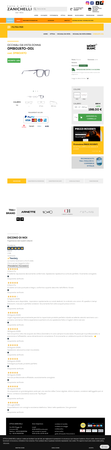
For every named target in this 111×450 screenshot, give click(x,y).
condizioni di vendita (61, 424)
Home (45, 34)
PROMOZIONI (90, 15)
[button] (33, 91)
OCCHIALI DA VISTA (88, 20)
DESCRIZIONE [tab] (16, 181)
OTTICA (63, 15)
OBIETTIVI (67, 20)
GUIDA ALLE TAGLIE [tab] (74, 181)
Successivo (23, 266)
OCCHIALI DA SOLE (77, 20)
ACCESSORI (51, 20)
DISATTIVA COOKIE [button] (19, 447)
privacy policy (59, 431)
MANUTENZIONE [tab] (93, 181)
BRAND (70, 15)
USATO (18, 20)
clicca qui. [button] (6, 443)
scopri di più (95, 151)
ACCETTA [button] (91, 447)
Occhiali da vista (63, 34)
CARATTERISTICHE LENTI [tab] (55, 181)
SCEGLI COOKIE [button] (55, 447)
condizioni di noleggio (61, 426)
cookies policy (59, 429)
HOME (36, 15)
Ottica (52, 34)
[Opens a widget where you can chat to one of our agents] (104, 447)
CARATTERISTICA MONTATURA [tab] (36, 181)
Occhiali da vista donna (82, 34)
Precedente (12, 266)
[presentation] (18, 219)
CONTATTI (100, 15)
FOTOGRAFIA (54, 15)
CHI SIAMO (44, 15)
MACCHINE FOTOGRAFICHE (30, 20)
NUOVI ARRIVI (79, 15)
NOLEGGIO (10, 20)
